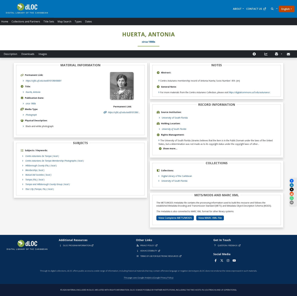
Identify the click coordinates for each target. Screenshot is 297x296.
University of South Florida (175, 117)
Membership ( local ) (34, 170)
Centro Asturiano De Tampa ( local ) (42, 156)
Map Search (64, 21)
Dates (88, 21)
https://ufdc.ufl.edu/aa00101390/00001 (43, 80)
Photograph (31, 114)
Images (43, 54)
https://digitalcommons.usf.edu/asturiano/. (249, 92)
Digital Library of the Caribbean (176, 176)
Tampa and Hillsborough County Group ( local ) (47, 184)
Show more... (170, 148)
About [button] (237, 9)
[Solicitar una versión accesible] (254, 54)
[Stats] (266, 54)
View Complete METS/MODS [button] (175, 218)
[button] (274, 9)
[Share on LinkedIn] (293, 185)
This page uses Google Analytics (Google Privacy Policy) (148, 277)
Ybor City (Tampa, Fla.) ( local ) (39, 189)
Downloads (27, 54)
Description (10, 54)
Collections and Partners (26, 21)
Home (4, 21)
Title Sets (48, 21)
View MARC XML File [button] (210, 218)
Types (78, 21)
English (285, 9)
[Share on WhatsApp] (293, 198)
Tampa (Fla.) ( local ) (35, 179)
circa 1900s (31, 103)
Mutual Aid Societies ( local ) (38, 174)
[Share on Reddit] (293, 194)
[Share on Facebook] (293, 181)
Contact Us (254, 9)
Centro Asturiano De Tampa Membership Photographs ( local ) (54, 160)
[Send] (288, 54)
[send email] (293, 202)
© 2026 (148, 290)
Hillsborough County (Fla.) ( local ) (41, 165)
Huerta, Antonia (33, 92)
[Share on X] (293, 189)
